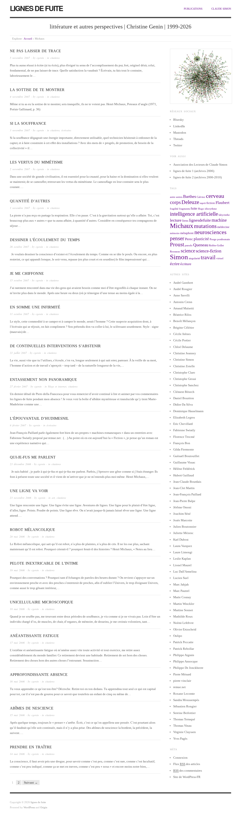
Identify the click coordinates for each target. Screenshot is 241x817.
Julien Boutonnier (184, 526)
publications (193, 8)
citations (55, 58)
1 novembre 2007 (20, 208)
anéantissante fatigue (34, 636)
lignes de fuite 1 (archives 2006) (193, 171)
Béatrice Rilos (182, 314)
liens (185, 220)
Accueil (28, 38)
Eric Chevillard (183, 424)
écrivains (66, 130)
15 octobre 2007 (19, 280)
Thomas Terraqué (184, 719)
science (188, 250)
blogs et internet (57, 386)
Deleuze (190, 202)
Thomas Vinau (182, 725)
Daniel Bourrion (183, 398)
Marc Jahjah (181, 584)
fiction (210, 203)
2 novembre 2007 (20, 169)
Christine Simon (183, 359)
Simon (179, 257)
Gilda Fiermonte (183, 449)
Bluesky (178, 119)
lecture (175, 220)
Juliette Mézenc (183, 533)
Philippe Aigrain (183, 655)
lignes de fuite (36, 8)
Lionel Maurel (182, 565)
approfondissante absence (39, 675)
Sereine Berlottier (184, 713)
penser (177, 238)
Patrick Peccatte (183, 642)
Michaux (181, 225)
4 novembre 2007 (20, 96)
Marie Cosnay (182, 597)
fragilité (174, 208)
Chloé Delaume (183, 347)
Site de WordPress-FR (187, 777)
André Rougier (182, 289)
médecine (223, 227)
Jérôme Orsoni (182, 507)
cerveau (215, 196)
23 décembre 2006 (20, 464)
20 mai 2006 (17, 536)
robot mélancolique (32, 530)
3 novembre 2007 (20, 130)
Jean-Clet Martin (184, 488)
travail (208, 257)
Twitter (177, 145)
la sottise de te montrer (37, 90)
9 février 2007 (18, 425)
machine (219, 220)
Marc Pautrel (181, 591)
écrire (175, 263)
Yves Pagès (180, 738)
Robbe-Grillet (216, 245)
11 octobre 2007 (19, 314)
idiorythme (211, 208)
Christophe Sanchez (186, 385)
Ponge (213, 239)
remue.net (179, 687)
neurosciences (210, 232)
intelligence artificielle (194, 214)
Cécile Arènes (182, 334)
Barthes (189, 196)
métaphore (187, 233)
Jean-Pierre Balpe (184, 501)
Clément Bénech (183, 392)
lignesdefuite (200, 220)
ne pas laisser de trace (35, 51)
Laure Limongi (182, 552)
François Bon (181, 443)
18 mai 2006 (17, 609)
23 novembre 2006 (20, 497)
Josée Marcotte (182, 520)
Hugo (201, 208)
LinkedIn (179, 126)
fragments (184, 208)
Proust (177, 244)
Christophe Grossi (184, 379)
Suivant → (31, 782)
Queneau (200, 245)
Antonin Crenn (182, 302)
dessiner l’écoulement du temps (45, 240)
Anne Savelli (181, 295)
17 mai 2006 (17, 642)
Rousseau (175, 251)
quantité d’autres (30, 201)
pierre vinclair (182, 680)
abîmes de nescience (31, 708)
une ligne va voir (29, 491)
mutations (205, 226)
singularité (194, 258)
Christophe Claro (184, 372)
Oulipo (177, 636)
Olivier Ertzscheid (184, 629)
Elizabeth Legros (184, 417)
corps (175, 202)
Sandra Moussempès (186, 700)
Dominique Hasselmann (188, 411)
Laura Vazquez (182, 546)
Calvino (201, 197)
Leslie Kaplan (182, 558)
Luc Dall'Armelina (185, 571)
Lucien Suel (181, 578)
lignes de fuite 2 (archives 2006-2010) (197, 177)
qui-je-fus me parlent (33, 457)
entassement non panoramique (43, 380)
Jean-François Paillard (187, 494)
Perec (189, 239)
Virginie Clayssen (184, 732)
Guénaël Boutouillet (186, 456)
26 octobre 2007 (19, 246)
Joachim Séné (182, 513)
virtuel (219, 258)
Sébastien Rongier (185, 706)
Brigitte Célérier (183, 327)
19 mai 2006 (17, 570)
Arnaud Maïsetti (183, 308)
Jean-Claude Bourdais (187, 481)
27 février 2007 (19, 386)
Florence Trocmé (184, 436)
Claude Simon (221, 8)
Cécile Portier (182, 340)
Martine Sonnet (183, 610)
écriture (185, 264)
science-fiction (208, 250)
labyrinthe (224, 215)
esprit (203, 203)
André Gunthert (183, 282)
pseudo (189, 245)
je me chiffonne (27, 273)
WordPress (29, 807)
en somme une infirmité (35, 307)
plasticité (201, 239)
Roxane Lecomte (184, 693)
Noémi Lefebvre (183, 623)
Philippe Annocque (185, 661)
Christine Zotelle (184, 366)
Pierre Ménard (182, 674)
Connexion (180, 757)
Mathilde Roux (183, 616)
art (53, 497)
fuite (194, 208)
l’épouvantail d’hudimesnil (39, 418)
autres (179, 197)
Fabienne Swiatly (184, 430)
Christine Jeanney (184, 353)
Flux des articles (186, 764)
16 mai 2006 (17, 681)
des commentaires (187, 770)
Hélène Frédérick (184, 468)
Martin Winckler (183, 604)
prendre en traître (31, 747)
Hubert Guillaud (183, 475)
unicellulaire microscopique (41, 602)
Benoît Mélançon (184, 321)
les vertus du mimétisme (36, 162)
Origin (43, 807)
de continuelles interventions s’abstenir (55, 346)
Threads (178, 139)
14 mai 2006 (17, 754)
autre (172, 197)
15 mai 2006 (17, 715)
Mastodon (179, 132)
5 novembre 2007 (20, 58)
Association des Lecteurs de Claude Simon (200, 164)
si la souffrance (28, 123)
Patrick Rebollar (183, 648)
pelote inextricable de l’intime (44, 563)
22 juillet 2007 (18, 353)
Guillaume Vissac (184, 462)
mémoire (175, 233)
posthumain (223, 239)
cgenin (40, 58)
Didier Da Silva (183, 404)
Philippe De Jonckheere (188, 668)
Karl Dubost (181, 539)
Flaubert (222, 202)
